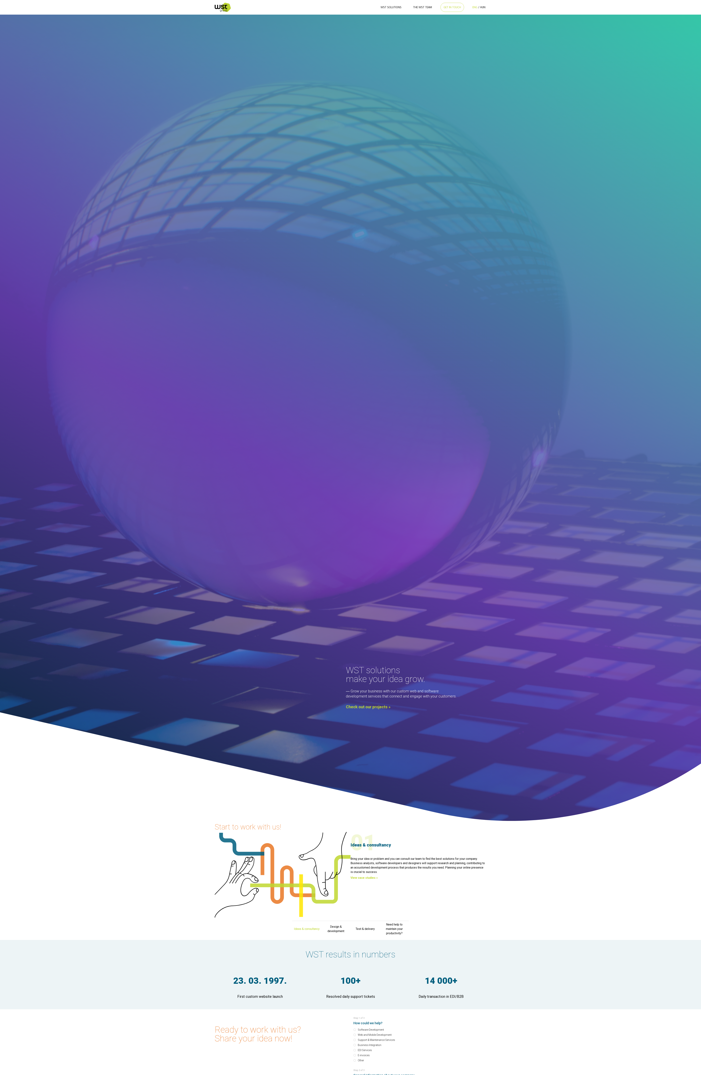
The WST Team (422, 7)
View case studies (364, 877)
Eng (474, 7)
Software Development (371, 1029)
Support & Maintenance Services (376, 1039)
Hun (482, 7)
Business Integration (369, 1045)
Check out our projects (368, 707)
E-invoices (364, 1055)
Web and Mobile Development (375, 1034)
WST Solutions (391, 7)
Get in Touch (452, 7)
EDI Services (365, 1050)
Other (361, 1060)
